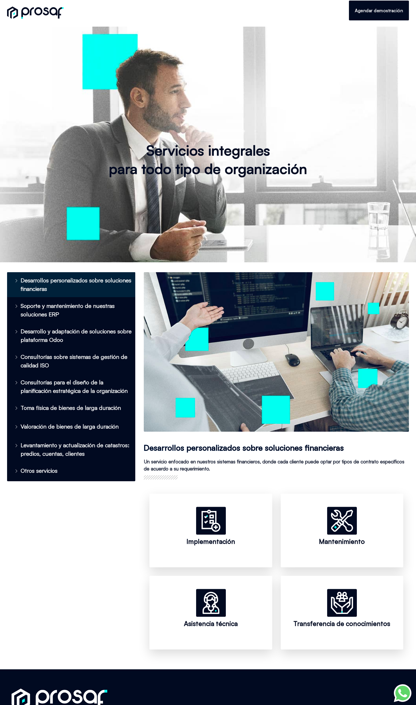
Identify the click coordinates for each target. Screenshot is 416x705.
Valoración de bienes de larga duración (70, 426)
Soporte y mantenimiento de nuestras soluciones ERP (68, 310)
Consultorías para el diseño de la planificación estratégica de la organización (74, 386)
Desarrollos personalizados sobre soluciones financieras (76, 284)
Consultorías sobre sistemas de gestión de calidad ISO (74, 361)
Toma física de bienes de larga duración (71, 407)
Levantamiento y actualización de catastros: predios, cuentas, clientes (75, 449)
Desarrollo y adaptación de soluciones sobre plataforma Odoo (76, 335)
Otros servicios (39, 470)
